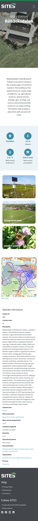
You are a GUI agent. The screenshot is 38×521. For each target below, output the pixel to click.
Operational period (9, 439)
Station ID (5, 314)
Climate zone (7, 407)
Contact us (6, 494)
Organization (7, 455)
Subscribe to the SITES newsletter (14, 505)
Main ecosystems (8, 414)
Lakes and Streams (17, 417)
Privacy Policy (7, 487)
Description (6, 327)
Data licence (7, 490)
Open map (4, 298)
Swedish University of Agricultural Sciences (17, 458)
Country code (7, 320)
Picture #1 (5, 464)
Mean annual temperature (11, 420)
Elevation (5, 433)
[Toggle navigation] (34, 6)
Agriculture (6, 417)
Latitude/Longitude (9, 427)
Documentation (7, 446)
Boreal (4, 411)
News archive (7, 508)
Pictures (5, 461)
